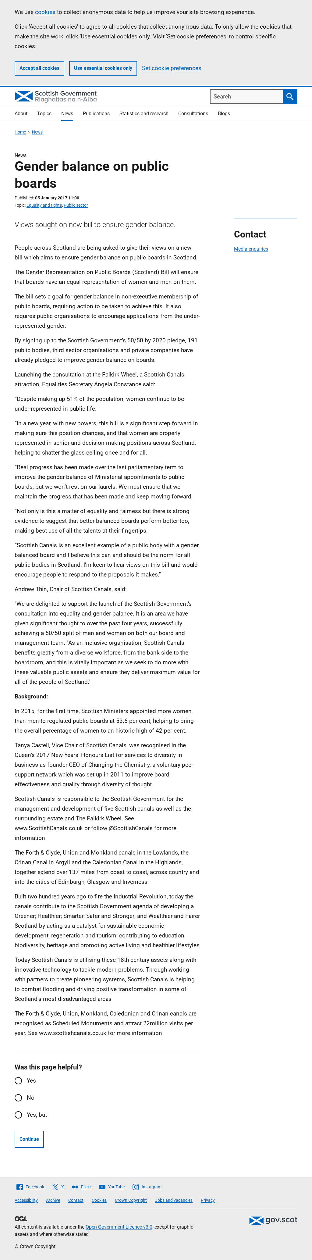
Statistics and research (143, 113)
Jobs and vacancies (174, 1200)
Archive (53, 1200)
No (30, 1097)
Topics (44, 113)
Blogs (224, 113)
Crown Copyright (131, 1200)
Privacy (208, 1200)
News (67, 113)
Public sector (76, 205)
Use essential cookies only (103, 68)
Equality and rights (44, 205)
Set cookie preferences (171, 68)
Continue (29, 1139)
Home (20, 132)
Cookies (99, 1200)
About (21, 113)
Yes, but (37, 1114)
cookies (45, 12)
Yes (31, 1080)
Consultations (193, 113)
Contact (75, 1200)
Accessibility (26, 1200)
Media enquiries (251, 249)
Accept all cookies (39, 68)
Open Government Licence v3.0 (119, 1227)
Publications (96, 113)
